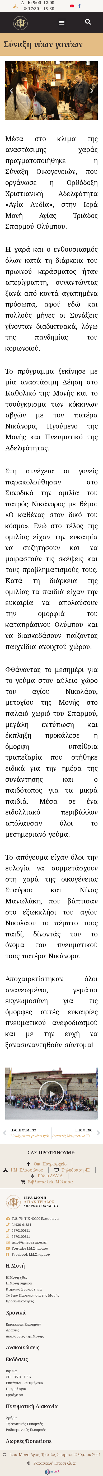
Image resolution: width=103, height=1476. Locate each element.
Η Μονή (15, 1265)
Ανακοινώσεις (23, 1347)
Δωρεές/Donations (29, 1441)
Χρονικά (16, 1312)
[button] (62, 22)
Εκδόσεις (17, 1359)
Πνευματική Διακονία (32, 1406)
